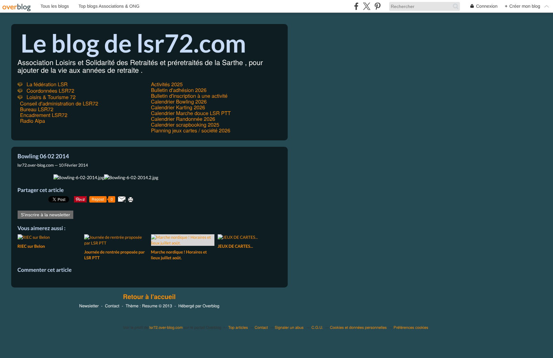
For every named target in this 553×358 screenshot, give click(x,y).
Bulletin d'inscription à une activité (189, 95)
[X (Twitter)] (367, 6)
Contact (112, 306)
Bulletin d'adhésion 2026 (179, 90)
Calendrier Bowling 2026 (179, 101)
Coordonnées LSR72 (50, 90)
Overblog (211, 306)
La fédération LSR (46, 84)
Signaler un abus (290, 327)
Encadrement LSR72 (44, 115)
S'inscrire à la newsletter (45, 214)
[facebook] (356, 6)
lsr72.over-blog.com (166, 327)
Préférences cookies (411, 327)
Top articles (238, 327)
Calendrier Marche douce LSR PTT (191, 113)
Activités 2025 (167, 84)
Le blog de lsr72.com (133, 43)
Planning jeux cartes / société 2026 (190, 130)
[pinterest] (377, 6)
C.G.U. (317, 327)
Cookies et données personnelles (358, 327)
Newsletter (89, 306)
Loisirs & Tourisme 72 (50, 97)
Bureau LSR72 (36, 109)
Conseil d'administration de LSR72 (59, 103)
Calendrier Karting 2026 (178, 107)
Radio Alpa (32, 120)
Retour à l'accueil (149, 297)
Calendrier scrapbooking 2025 (185, 124)
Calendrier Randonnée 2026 (183, 118)
